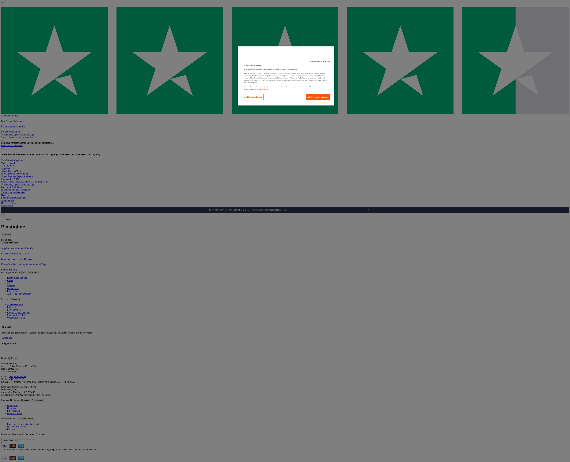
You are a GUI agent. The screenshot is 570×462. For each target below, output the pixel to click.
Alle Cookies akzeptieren (317, 97)
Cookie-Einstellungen (253, 97)
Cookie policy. (263, 89)
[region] (286, 75)
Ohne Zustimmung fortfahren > (320, 61)
